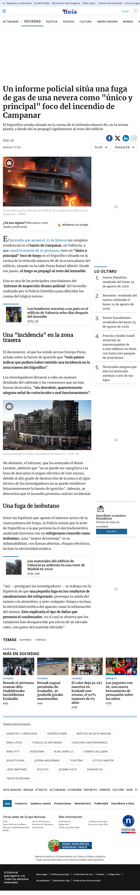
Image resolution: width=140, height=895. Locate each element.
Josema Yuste (68, 769)
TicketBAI (76, 760)
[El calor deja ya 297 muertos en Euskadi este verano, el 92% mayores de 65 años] (87, 666)
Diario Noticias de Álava (14, 824)
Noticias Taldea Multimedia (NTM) (16, 829)
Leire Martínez (16, 769)
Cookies (100, 874)
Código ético (114, 874)
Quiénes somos (41, 803)
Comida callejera (95, 751)
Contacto (21, 803)
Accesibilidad (42, 880)
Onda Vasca (38, 827)
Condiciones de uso (83, 874)
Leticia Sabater (103, 760)
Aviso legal (41, 874)
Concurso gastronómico (90, 742)
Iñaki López (14, 742)
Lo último (105, 271)
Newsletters (83, 803)
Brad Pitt (13, 751)
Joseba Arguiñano (47, 760)
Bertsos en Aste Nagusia (94, 733)
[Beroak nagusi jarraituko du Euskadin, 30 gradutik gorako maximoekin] (53, 666)
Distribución (65, 821)
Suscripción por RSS (98, 824)
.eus (7, 803)
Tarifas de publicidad (69, 827)
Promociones (62, 803)
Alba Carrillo (63, 751)
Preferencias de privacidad (86, 880)
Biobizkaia (37, 751)
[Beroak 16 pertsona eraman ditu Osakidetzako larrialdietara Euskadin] (18, 666)
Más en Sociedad (21, 653)
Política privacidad (60, 874)
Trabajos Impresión (97, 821)
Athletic (43, 769)
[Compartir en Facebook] (109, 139)
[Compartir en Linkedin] (125, 139)
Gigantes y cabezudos (21, 733)
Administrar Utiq (61, 880)
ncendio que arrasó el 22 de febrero (39, 240)
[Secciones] (4, 11)
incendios (25, 639)
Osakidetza (95, 769)
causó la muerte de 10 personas (34, 250)
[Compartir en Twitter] (117, 139)
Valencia (41, 639)
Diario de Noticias (40, 821)
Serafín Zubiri (57, 733)
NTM (74, 707)
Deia (5, 703)
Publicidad (101, 803)
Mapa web (64, 824)
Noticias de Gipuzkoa (42, 824)
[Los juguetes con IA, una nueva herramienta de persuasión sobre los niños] (121, 666)
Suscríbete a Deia (122, 803)
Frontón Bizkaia (18, 778)
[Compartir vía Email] (134, 139)
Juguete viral (15, 760)
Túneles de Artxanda (47, 742)
